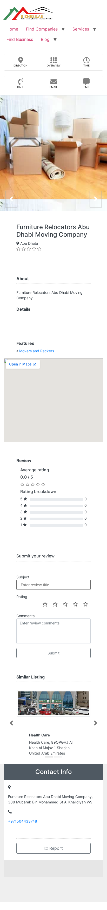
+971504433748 (22, 821)
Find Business (19, 39)
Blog (45, 39)
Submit (53, 653)
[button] (11, 723)
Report (55, 848)
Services (80, 29)
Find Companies (42, 29)
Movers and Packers (36, 351)
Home (12, 29)
